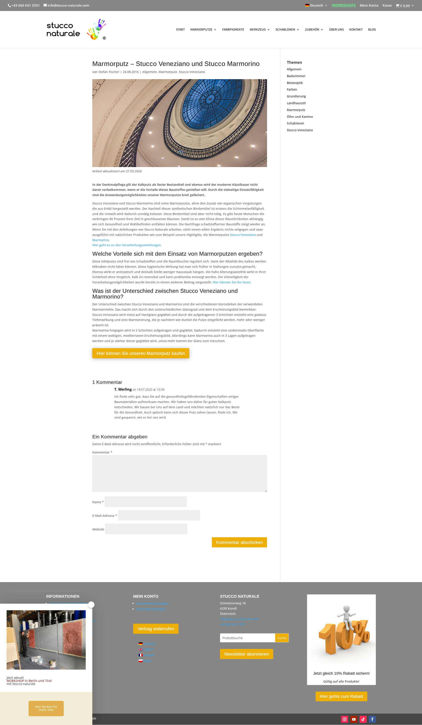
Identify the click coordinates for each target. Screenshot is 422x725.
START (180, 29)
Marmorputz (168, 72)
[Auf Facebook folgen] (372, 719)
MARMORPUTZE (201, 29)
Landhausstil (296, 103)
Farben (292, 89)
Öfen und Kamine (300, 117)
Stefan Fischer (108, 72)
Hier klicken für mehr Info (46, 708)
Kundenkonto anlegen (152, 603)
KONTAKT (356, 29)
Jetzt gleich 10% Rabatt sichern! (341, 673)
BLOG (372, 29)
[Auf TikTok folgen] (363, 719)
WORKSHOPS (344, 6)
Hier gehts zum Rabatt (341, 696)
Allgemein (149, 72)
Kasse (387, 5)
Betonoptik (295, 83)
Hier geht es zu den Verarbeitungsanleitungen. (127, 245)
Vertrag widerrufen (156, 628)
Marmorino (100, 240)
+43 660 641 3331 (25, 5)
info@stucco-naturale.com (239, 619)
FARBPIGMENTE (233, 29)
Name (98, 502)
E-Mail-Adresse (104, 516)
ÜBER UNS (336, 29)
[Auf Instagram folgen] (344, 719)
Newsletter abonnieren (246, 654)
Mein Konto (369, 5)
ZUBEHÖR (312, 29)
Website (98, 529)
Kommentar (102, 452)
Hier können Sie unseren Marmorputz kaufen (141, 353)
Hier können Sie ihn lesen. (232, 282)
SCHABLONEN (285, 29)
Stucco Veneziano (192, 72)
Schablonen (295, 123)
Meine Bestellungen (151, 609)
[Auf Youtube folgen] (353, 719)
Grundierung (296, 96)
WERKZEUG (258, 29)
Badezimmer (296, 76)
